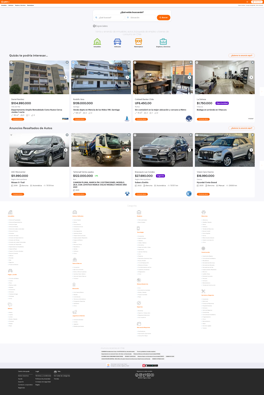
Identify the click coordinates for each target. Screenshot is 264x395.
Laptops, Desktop (142, 251)
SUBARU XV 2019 (170, 356)
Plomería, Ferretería (207, 276)
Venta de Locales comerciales (16, 229)
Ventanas (11, 296)
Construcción (206, 252)
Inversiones (205, 299)
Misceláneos (206, 260)
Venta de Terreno (13, 231)
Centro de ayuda (259, 5)
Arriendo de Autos (78, 226)
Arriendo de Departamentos (16, 238)
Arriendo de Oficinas (14, 240)
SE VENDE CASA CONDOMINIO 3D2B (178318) (112, 356)
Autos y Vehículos (77, 216)
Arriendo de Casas (13, 235)
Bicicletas (140, 310)
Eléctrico (205, 272)
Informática (141, 245)
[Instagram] (141, 375)
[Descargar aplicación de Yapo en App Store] (148, 366)
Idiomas (75, 294)
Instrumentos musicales (144, 290)
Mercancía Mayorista (143, 327)
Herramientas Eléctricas (209, 263)
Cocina (11, 280)
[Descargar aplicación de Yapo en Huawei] (143, 365)
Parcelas (11, 258)
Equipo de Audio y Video (144, 247)
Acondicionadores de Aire (144, 267)
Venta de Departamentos (15, 222)
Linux (139, 254)
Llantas (75, 249)
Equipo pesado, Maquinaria (80, 238)
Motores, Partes (78, 244)
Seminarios (76, 303)
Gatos (204, 224)
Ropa (10, 325)
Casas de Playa (13, 249)
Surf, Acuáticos (142, 317)
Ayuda (20, 379)
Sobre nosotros (23, 376)
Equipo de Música (78, 240)
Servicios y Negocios (208, 295)
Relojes (11, 323)
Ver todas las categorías (62, 376)
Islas (10, 260)
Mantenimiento (206, 283)
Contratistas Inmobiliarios (209, 258)
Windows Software (143, 265)
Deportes (140, 307)
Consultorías (206, 312)
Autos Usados (77, 220)
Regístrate (21, 388)
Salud (204, 323)
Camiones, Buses (78, 233)
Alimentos (205, 220)
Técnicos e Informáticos (80, 299)
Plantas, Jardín (12, 285)
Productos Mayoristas (208, 303)
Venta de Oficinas (13, 226)
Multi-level (205, 301)
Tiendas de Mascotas (208, 229)
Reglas (37, 385)
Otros (10, 298)
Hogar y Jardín (12, 274)
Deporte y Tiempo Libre (144, 313)
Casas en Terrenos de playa (16, 251)
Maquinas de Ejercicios (144, 315)
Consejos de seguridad (250, 5)
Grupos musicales (142, 294)
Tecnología (140, 232)
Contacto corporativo (25, 385)
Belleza (10, 308)
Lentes (11, 317)
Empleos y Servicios (20, 5)
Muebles (11, 287)
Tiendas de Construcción (209, 285)
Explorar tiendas (241, 5)
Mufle (75, 242)
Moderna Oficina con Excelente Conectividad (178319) (147, 354)
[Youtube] (152, 375)
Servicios (205, 278)
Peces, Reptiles (206, 233)
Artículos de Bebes (14, 278)
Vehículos (10, 5)
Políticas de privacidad (42, 379)
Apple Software (142, 238)
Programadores (207, 317)
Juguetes (76, 324)
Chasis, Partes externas (79, 235)
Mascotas (205, 216)
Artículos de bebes (78, 319)
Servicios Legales (207, 325)
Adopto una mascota (208, 240)
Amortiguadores (78, 231)
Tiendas (56, 379)
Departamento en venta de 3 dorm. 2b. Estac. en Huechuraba (116, 354)
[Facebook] (137, 375)
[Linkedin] (148, 375)
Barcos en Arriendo (78, 269)
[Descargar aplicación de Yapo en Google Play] (155, 366)
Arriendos (11, 233)
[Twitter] (144, 375)
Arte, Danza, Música (79, 292)
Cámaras (140, 240)
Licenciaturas (77, 297)
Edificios (11, 255)
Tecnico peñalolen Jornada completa (146, 351)
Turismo (205, 328)
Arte (139, 288)
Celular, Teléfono (142, 243)
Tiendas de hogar (13, 294)
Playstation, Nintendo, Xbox (145, 258)
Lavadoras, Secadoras (143, 269)
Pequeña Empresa (207, 305)
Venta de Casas (13, 224)
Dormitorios (12, 289)
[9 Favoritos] (11, 62)
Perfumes (11, 321)
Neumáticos (77, 246)
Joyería (11, 314)
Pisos (10, 283)
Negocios (11, 262)
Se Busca (76, 251)
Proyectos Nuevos (13, 264)
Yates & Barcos (77, 263)
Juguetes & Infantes (78, 316)
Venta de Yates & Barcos (80, 276)
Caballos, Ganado (207, 222)
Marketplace (30, 5)
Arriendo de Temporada (15, 244)
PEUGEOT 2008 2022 (130, 356)
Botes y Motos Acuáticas (80, 272)
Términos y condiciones (43, 376)
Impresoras (141, 249)
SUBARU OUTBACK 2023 (158, 359)
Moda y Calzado (13, 319)
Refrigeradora (141, 272)
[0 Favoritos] (73, 62)
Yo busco (76, 278)
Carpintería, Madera (208, 256)
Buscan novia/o (206, 231)
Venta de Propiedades (14, 220)
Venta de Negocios (207, 310)
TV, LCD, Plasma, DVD (143, 263)
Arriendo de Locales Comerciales (17, 242)
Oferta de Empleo (142, 220)
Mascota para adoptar (208, 238)
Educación (75, 288)
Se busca (11, 292)
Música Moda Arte (142, 284)
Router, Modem (142, 260)
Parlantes (140, 256)
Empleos (139, 216)
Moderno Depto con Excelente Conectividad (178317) (151, 356)
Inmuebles (4, 5)
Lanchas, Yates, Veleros (79, 274)
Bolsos (10, 312)
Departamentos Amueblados (16, 246)
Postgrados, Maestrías (79, 301)
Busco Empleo (141, 222)
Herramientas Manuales (208, 265)
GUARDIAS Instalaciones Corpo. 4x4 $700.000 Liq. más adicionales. (118, 351)
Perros (204, 235)
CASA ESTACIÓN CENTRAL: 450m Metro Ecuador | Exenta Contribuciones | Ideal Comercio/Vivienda (126, 359)
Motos (75, 222)
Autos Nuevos (77, 224)
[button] (65, 77)
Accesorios (76, 229)
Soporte (21, 382)
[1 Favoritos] (11, 135)
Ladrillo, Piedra (206, 274)
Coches (75, 322)
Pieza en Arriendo (13, 253)
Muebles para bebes (79, 326)
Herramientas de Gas (208, 267)
